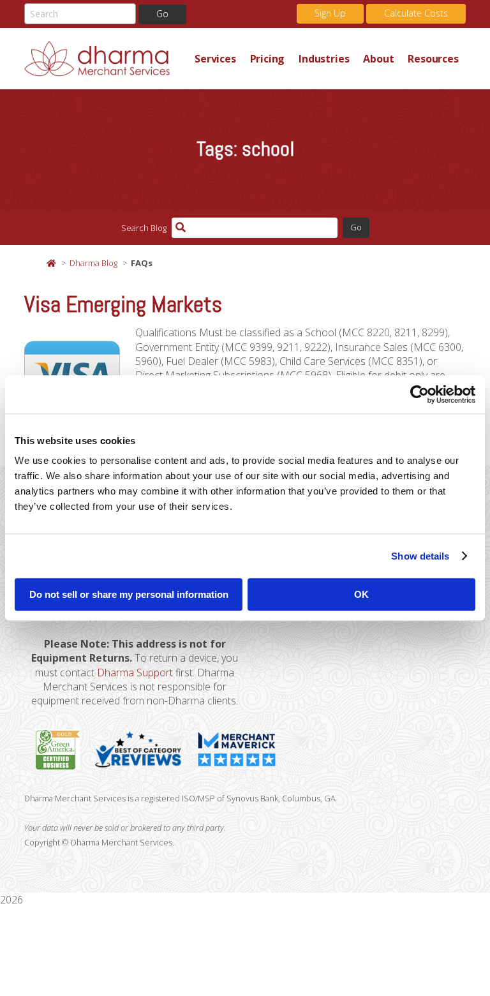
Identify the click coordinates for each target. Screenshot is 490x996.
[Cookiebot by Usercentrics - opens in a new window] (419, 394)
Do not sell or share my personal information (128, 594)
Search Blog (144, 228)
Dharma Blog (93, 263)
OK (361, 594)
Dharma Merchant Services (106, 59)
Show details (420, 556)
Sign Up (330, 13)
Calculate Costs (416, 13)
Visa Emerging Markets (123, 304)
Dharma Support (135, 672)
